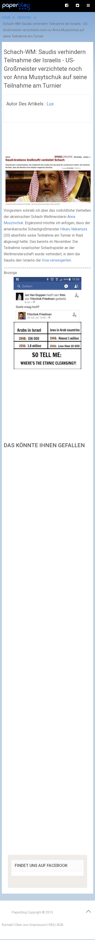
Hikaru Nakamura (73, 229)
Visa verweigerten (56, 260)
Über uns (21, 925)
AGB (60, 925)
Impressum (38, 925)
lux (50, 104)
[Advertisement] (47, 653)
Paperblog (19, 912)
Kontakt (7, 925)
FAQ (52, 925)
